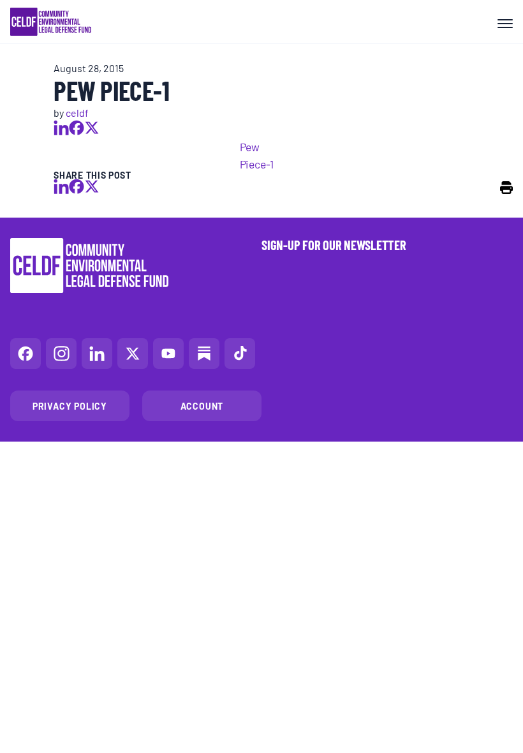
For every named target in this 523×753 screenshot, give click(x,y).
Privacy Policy (70, 406)
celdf (77, 112)
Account (202, 406)
